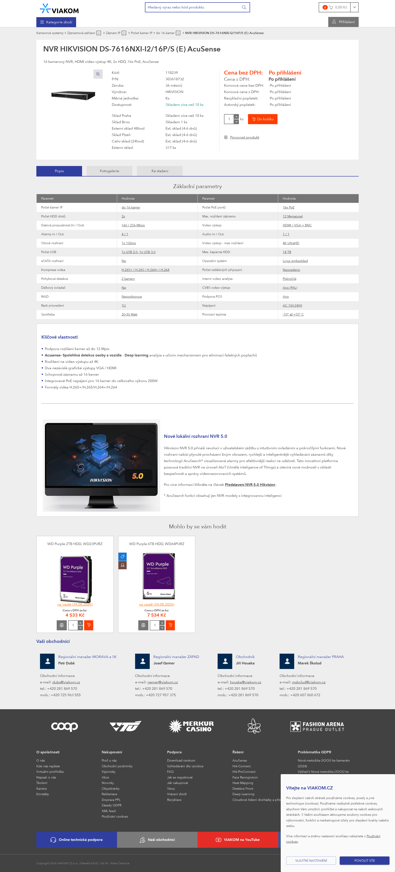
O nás (40, 760)
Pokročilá (289, 279)
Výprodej (108, 771)
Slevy (171, 788)
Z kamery (128, 279)
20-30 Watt (129, 314)
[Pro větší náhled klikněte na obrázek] (73, 94)
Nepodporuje (132, 296)
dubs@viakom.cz (66, 682)
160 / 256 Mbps (133, 225)
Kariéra (41, 788)
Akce (105, 777)
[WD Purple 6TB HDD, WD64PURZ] (157, 578)
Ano (286, 296)
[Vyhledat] (244, 7)
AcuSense (239, 760)
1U (124, 305)
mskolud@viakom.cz (309, 682)
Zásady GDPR (111, 805)
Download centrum (181, 760)
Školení (41, 783)
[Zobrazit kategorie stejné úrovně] (98, 33)
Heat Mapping (242, 783)
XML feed (109, 811)
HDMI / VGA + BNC (297, 225)
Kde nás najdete (48, 766)
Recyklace (174, 800)
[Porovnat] (62, 625)
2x (123, 216)
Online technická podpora (81, 839)
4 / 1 (125, 234)
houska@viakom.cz (245, 682)
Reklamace (109, 794)
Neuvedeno (291, 270)
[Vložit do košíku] (88, 625)
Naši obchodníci (161, 839)
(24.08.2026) (75, 604)
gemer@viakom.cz (162, 682)
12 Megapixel (293, 216)
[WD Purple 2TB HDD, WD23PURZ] (75, 578)
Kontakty (42, 794)
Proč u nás (109, 760)
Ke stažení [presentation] (160, 171)
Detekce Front (242, 788)
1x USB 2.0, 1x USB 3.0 (138, 252)
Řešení (237, 752)
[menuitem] (56, 22)
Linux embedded (295, 261)
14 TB (287, 252)
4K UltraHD (291, 243)
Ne (124, 261)
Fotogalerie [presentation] (109, 171)
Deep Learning (243, 794)
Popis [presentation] (59, 171)
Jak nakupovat (177, 783)
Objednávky (111, 788)
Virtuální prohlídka (50, 771)
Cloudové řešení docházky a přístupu (259, 800)
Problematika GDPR (314, 752)
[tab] (59, 171)
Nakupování (112, 752)
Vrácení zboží (177, 794)
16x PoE (288, 207)
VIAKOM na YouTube (242, 839)
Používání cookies (115, 816)
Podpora (174, 752)
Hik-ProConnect (243, 771)
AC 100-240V (292, 305)
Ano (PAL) (290, 287)
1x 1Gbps (129, 243)
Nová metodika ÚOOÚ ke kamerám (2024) (324, 763)
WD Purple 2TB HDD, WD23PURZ (74, 544)
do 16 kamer (131, 207)
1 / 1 (286, 234)
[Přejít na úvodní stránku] (59, 8)
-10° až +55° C (293, 314)
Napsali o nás (46, 777)
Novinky (108, 783)
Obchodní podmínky (117, 766)
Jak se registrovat (179, 777)
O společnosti (47, 752)
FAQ (170, 771)
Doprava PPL (111, 800)
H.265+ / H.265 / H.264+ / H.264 (145, 270)
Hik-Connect (241, 766)
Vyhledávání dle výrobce (185, 766)
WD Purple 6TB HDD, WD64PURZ (156, 544)
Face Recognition (245, 777)
